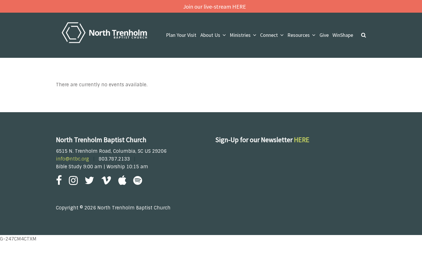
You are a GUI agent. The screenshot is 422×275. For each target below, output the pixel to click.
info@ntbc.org (72, 159)
